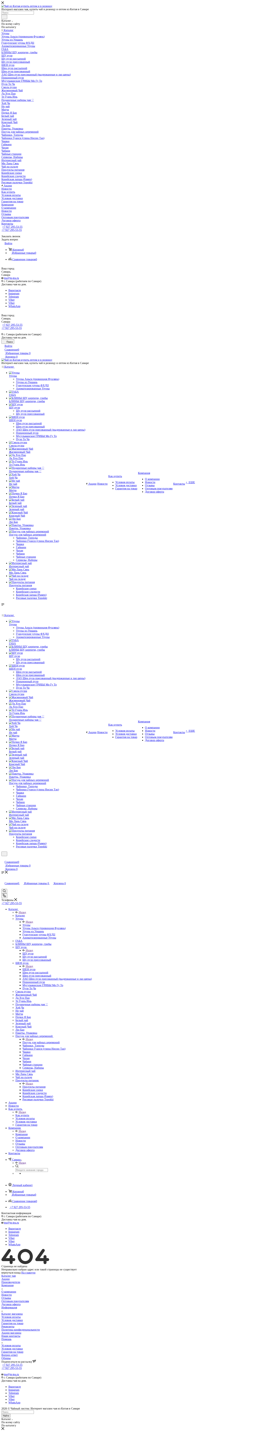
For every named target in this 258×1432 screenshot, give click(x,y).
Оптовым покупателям (15, 1301)
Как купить (22, 1115)
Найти (6, 1415)
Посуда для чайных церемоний (41, 1042)
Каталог (20, 915)
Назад (22, 912)
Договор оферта (11, 1304)
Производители (10, 1282)
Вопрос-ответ (9, 1355)
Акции (5, 1278)
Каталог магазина (12, 1313)
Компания (21, 1134)
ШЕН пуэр (28, 969)
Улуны (26, 925)
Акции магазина (11, 1332)
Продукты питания (33, 1086)
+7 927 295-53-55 (12, 226)
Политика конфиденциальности (20, 1329)
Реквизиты (7, 1326)
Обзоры (6, 1358)
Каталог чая (8, 1275)
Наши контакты (10, 1335)
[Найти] (4, 17)
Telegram (13, 296)
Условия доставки (12, 1320)
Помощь (6, 1339)
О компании (8, 1291)
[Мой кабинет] (3, 858)
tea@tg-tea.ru (11, 278)
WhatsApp (14, 306)
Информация (9, 1307)
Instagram (13, 293)
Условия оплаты (11, 1316)
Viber (11, 299)
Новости (6, 1294)
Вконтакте (14, 290)
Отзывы (6, 1297)
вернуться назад (11, 1272)
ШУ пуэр (28, 953)
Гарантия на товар (12, 1323)
